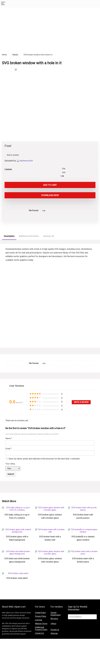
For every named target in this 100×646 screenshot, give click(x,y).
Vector (15, 55)
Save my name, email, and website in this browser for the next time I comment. (44, 458)
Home (4, 55)
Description (9, 236)
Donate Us (55, 630)
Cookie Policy (40, 613)
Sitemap (54, 633)
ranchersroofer (26, 160)
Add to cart (50, 185)
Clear (62, 176)
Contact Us (39, 633)
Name (8, 438)
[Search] (96, 3)
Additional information (29, 236)
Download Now (50, 195)
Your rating (10, 464)
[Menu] (3, 3)
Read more (17, 526)
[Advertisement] (24, 27)
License (8, 169)
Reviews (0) (48, 236)
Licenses (38, 620)
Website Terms (41, 624)
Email (8, 448)
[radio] (64, 169)
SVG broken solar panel (17, 578)
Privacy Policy (40, 616)
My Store (54, 619)
